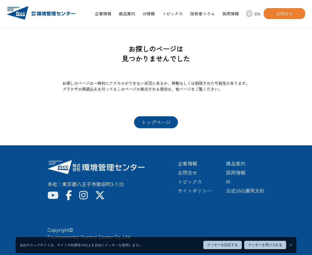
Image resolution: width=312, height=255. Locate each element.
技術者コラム (202, 14)
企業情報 (103, 14)
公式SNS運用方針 (245, 190)
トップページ (156, 122)
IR (228, 181)
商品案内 (127, 14)
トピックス (172, 14)
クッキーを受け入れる (265, 245)
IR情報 (149, 14)
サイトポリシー (195, 190)
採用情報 (230, 14)
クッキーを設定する (222, 245)
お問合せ (284, 14)
